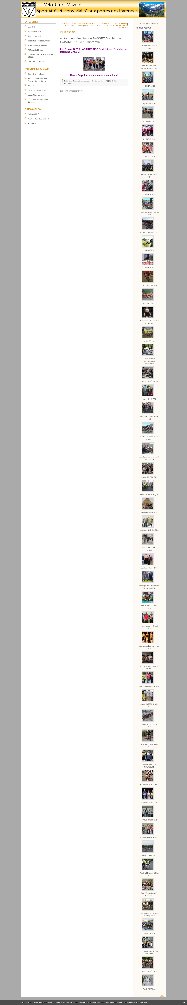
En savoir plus (141, 1003)
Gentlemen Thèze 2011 (149, 971)
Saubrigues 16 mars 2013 (149, 802)
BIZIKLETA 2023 (149, 268)
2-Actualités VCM (34, 32)
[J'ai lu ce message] (184, 1002)
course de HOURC (149, 399)
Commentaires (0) (101, 81)
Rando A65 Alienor (149, 989)
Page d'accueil (71, 26)
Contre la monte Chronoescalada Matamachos (149, 361)
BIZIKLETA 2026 (149, 86)
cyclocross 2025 (149, 103)
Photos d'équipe (149, 933)
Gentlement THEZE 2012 (149, 838)
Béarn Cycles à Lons (36, 74)
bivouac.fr (32, 86)
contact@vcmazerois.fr (149, 24)
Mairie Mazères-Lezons (37, 95)
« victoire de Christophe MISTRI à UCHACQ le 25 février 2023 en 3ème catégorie (94, 24)
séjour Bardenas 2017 (149, 512)
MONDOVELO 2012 (149, 855)
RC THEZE (32, 124)
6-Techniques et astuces (37, 45)
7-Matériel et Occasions (37, 50)
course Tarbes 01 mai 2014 (149, 686)
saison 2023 (149, 250)
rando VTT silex (149, 341)
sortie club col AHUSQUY (149, 495)
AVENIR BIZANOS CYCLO (38, 119)
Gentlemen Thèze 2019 (149, 381)
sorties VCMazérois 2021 (149, 303)
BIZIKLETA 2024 (149, 194)
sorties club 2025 (149, 121)
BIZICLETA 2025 (149, 157)
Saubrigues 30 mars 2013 (149, 784)
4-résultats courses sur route (39, 41)
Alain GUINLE (33, 114)
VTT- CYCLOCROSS (36, 62)
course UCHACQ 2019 (149, 477)
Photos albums (143, 28)
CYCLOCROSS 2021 (149, 285)
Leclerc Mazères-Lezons (37, 90)
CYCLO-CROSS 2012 (149, 820)
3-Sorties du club (34, 36)
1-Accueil (31, 27)
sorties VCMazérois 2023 (149, 232)
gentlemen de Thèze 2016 (149, 530)
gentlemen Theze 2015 (149, 568)
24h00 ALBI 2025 (149, 139)
